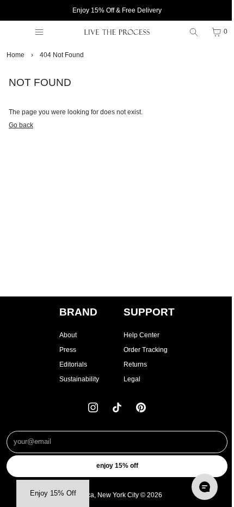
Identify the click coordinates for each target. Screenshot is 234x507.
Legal (132, 379)
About (68, 335)
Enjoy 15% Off (117, 465)
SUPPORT (149, 312)
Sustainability (79, 379)
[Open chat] (205, 487)
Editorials (73, 364)
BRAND (78, 312)
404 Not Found (62, 55)
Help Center (141, 335)
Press (67, 350)
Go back (21, 125)
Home (15, 55)
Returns (135, 364)
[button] (52, 493)
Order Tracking (146, 350)
